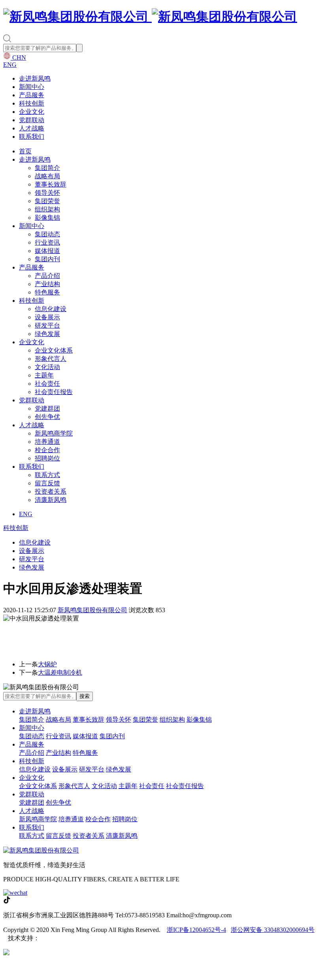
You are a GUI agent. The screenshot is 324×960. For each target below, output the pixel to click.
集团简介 (47, 167)
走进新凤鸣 (35, 78)
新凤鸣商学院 (54, 433)
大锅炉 (47, 664)
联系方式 (47, 475)
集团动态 (47, 234)
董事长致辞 (50, 184)
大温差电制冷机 (60, 672)
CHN (18, 57)
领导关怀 (47, 192)
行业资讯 (47, 242)
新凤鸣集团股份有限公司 (92, 610)
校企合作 (47, 450)
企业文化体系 (54, 350)
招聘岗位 (47, 458)
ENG (10, 64)
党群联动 (31, 120)
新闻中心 (31, 86)
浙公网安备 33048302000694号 (273, 929)
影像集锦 (47, 217)
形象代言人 (50, 358)
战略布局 (47, 176)
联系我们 (31, 136)
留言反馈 (47, 483)
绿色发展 (47, 333)
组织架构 (47, 209)
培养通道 (47, 441)
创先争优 (47, 416)
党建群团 (47, 408)
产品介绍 (47, 275)
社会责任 (47, 383)
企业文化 (31, 111)
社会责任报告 (54, 392)
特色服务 (47, 292)
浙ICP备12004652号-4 (196, 929)
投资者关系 (50, 491)
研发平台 (47, 325)
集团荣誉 (47, 201)
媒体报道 (47, 250)
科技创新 (31, 103)
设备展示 (47, 317)
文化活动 (47, 367)
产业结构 (47, 284)
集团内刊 (47, 259)
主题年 (44, 375)
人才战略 (31, 128)
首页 (25, 151)
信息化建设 (50, 309)
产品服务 (31, 95)
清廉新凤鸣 (50, 499)
